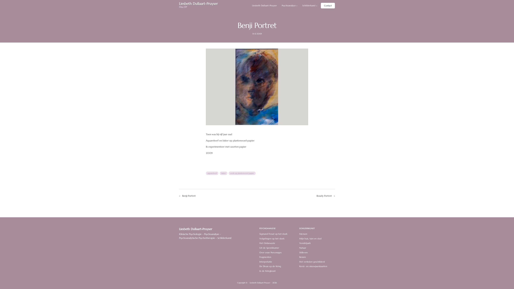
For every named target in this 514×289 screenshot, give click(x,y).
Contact (328, 5)
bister (223, 173)
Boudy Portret (324, 195)
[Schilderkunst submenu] (316, 5)
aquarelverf (212, 173)
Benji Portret (189, 195)
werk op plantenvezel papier (242, 173)
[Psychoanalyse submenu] (297, 5)
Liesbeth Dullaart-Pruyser (195, 229)
